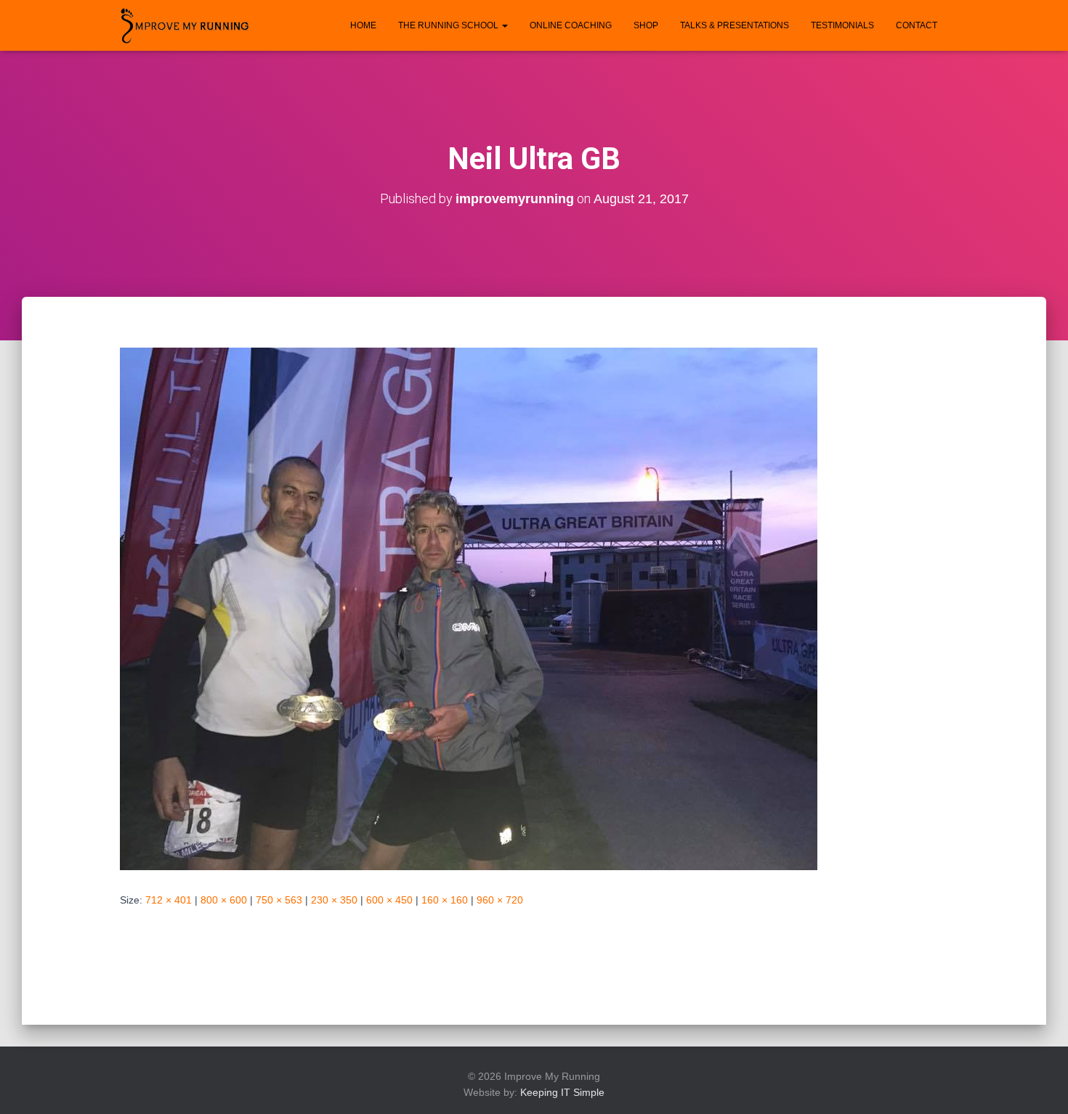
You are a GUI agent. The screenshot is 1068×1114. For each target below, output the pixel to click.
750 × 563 (279, 900)
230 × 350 (334, 900)
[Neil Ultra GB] (468, 608)
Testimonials (842, 25)
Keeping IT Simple (562, 1092)
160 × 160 (444, 900)
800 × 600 (224, 900)
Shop (646, 25)
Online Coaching (571, 25)
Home (363, 25)
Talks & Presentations (734, 25)
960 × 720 (500, 900)
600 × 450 (389, 900)
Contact (916, 25)
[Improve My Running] (185, 25)
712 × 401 (168, 900)
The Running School (449, 25)
